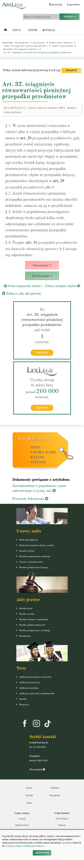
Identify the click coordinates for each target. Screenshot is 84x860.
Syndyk (23, 698)
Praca (29, 802)
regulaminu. (67, 842)
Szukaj (69, 16)
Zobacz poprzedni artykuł (24, 286)
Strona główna (21, 42)
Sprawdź (42, 352)
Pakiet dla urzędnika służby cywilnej (36, 545)
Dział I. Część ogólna (62, 45)
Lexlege (22, 818)
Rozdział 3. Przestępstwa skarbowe (20, 49)
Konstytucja (25, 635)
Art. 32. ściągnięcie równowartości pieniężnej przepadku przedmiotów (37, 52)
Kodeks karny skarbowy (60, 42)
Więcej (50, 30)
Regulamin (55, 795)
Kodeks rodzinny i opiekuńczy (34, 619)
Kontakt (29, 795)
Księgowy (24, 704)
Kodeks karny (26, 608)
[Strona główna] (5, 31)
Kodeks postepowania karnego (33, 567)
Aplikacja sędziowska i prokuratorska (37, 693)
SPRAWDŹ (71, 70)
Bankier (62, 825)
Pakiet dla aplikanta (28, 539)
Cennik (33, 30)
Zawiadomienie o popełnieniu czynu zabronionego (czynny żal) (39, 488)
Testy (16, 30)
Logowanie (73, 4)
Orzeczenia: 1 (42, 265)
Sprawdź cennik (35, 438)
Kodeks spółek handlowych (32, 624)
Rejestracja (55, 4)
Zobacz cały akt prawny (23, 293)
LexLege (38, 462)
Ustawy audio (43, 452)
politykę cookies (14, 845)
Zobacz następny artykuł (61, 286)
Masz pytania (36, 769)
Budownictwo (22, 825)
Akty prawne (39, 42)
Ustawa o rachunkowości (31, 561)
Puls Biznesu (62, 818)
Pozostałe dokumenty (28, 498)
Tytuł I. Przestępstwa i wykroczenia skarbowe (25, 45)
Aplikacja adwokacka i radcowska (35, 676)
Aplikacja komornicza (29, 682)
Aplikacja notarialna (28, 687)
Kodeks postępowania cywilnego (34, 556)
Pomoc (29, 787)
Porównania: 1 (42, 275)
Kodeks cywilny (27, 550)
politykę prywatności (34, 845)
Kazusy (37, 457)
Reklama (55, 787)
